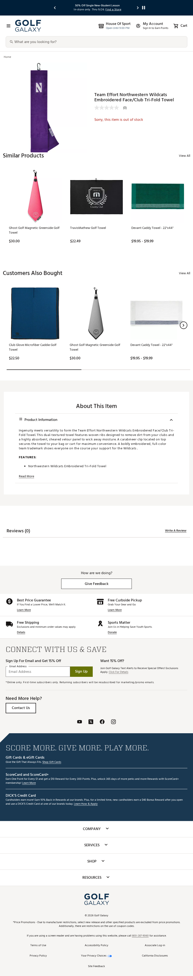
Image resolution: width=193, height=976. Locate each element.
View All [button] (184, 155)
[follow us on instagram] (113, 722)
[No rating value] (108, 107)
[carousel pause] (143, 7)
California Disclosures (155, 956)
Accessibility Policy (96, 946)
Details (21, 633)
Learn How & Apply (86, 804)
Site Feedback (96, 966)
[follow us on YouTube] (79, 722)
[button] (183, 325)
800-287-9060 (140, 936)
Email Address (18, 666)
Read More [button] (26, 476)
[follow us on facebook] (102, 722)
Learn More (24, 610)
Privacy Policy (38, 956)
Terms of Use (38, 946)
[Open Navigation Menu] (8, 25)
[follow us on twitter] (91, 722)
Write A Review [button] (175, 530)
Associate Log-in (155, 946)
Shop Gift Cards (51, 762)
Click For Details (118, 672)
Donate (112, 633)
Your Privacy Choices (93, 956)
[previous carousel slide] (55, 7)
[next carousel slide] (138, 7)
